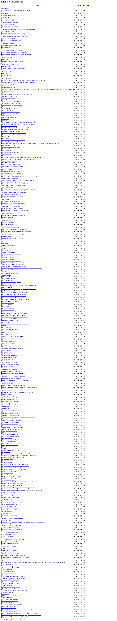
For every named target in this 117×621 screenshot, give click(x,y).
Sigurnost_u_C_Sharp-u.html (8, 492)
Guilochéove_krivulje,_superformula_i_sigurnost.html (13, 141)
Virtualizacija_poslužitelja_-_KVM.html (11, 581)
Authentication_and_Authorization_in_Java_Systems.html (14, 52)
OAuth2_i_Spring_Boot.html (8, 278)
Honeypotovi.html (6, 155)
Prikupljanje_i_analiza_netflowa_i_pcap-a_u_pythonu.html (15, 380)
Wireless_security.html (7, 597)
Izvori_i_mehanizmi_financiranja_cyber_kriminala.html (14, 192)
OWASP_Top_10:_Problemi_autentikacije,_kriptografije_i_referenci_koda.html (19, 289)
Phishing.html (5, 345)
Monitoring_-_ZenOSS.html (8, 259)
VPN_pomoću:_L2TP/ (7, 569)
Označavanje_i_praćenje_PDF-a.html (10, 320)
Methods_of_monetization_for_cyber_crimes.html (13, 234)
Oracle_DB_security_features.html (9, 311)
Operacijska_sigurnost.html (8, 310)
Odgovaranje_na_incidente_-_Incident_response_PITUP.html (15, 299)
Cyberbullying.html (6, 78)
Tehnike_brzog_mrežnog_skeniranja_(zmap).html (13, 539)
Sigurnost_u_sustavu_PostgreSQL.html (10, 497)
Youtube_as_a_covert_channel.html (10, 601)
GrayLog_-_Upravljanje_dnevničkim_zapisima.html (13, 140)
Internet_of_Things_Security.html (9, 175)
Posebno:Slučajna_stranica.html (9, 360)
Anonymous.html (6, 47)
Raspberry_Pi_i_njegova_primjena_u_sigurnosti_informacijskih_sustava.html (18, 417)
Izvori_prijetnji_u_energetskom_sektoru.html (12, 194)
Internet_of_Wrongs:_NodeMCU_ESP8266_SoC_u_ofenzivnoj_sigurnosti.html (19, 176)
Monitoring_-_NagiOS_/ (7, 255)
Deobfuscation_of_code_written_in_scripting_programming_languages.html (18, 82)
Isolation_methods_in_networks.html (10, 178)
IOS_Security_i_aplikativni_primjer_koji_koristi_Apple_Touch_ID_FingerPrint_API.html (21, 157)
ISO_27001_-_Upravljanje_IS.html (9, 161)
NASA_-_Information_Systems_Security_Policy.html (13, 262)
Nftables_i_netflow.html (7, 269)
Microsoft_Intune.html (7, 241)
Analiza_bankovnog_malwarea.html (10, 26)
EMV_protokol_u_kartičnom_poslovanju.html (12, 106)
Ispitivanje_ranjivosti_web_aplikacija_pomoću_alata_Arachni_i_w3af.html (18, 180)
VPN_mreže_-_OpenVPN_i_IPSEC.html (11, 567)
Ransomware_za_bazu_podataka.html (10, 415)
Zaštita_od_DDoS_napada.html (9, 608)
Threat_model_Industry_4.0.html (9, 544)
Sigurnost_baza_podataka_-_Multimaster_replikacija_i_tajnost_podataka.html (18, 481)
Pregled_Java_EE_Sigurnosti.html (9, 369)
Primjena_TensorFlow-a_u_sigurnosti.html (11, 381)
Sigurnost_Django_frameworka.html (10, 474)
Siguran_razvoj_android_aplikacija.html (10, 450)
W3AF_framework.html (7, 585)
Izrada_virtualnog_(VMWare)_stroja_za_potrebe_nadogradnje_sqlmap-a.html (19, 189)
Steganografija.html (6, 520)
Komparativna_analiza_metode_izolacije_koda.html (13, 203)
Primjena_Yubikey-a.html (7, 383)
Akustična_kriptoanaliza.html (8, 15)
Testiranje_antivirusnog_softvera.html (10, 543)
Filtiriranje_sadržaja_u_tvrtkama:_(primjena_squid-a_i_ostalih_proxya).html (18, 124)
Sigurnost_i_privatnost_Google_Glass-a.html (12, 483)
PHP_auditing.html (6, 331)
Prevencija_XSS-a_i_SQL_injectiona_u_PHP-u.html (13, 376)
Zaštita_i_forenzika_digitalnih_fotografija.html (12, 604)
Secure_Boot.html (6, 443)
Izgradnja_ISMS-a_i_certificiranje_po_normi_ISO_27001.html (15, 183)
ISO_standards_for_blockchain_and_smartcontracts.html (14, 166)
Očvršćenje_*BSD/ (6, 275)
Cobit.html (4, 70)
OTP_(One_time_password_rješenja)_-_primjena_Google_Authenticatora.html (19, 285)
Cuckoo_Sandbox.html (7, 71)
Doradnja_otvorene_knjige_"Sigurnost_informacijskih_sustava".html (17, 94)
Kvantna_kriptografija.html (8, 222)
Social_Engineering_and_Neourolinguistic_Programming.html (15, 502)
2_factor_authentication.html (8, 12)
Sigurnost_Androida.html (7, 473)
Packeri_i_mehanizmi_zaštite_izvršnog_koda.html (13, 336)
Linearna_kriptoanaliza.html (8, 226)
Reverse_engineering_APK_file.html (10, 424)
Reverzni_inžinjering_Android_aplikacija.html (12, 425)
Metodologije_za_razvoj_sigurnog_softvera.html (12, 238)
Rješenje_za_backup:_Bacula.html (9, 431)
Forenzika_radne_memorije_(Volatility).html (11, 131)
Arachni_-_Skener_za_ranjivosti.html (10, 48)
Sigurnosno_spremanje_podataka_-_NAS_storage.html (14, 469)
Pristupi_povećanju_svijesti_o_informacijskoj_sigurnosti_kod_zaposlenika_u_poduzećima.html (22, 389)
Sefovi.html (4, 448)
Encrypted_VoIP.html (7, 115)
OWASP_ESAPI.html (7, 287)
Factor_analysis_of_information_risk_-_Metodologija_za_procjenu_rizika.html (19, 122)
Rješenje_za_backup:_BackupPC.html (10, 429)
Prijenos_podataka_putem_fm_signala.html (11, 378)
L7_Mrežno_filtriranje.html (8, 224)
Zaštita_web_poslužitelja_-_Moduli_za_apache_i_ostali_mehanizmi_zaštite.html (19, 613)
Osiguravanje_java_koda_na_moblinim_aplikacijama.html (14, 313)
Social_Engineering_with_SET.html (10, 508)
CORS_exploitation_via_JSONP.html (10, 64)
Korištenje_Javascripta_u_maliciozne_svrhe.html (12, 208)
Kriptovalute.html (6, 218)
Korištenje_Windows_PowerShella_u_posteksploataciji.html (15, 210)
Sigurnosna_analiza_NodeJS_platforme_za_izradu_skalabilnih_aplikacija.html (19, 455)
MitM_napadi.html (6, 243)
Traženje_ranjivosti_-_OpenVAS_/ (9, 546)
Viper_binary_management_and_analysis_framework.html (14, 578)
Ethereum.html (5, 119)
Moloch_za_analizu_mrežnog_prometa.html (11, 254)
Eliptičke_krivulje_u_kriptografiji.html (10, 113)
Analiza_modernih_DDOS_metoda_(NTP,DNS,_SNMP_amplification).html (18, 29)
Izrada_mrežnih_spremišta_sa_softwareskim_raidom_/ (14, 185)
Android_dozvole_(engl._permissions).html (11, 40)
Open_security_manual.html (8, 308)
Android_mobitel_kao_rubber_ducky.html (11, 41)
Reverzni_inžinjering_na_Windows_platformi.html (13, 427)
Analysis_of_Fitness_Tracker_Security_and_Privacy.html (14, 36)
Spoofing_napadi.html (7, 511)
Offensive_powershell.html (8, 303)
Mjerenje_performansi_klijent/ (8, 245)
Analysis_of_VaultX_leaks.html (9, 38)
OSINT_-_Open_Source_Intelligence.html (11, 282)
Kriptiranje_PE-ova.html (7, 217)
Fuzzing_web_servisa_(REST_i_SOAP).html (12, 134)
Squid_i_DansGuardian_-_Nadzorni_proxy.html (12, 518)
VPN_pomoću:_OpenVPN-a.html (9, 573)
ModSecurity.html (6, 248)
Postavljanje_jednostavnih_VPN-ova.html (11, 364)
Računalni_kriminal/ (6, 406)
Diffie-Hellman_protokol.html (8, 87)
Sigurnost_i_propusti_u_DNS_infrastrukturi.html (12, 485)
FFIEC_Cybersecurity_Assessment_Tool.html (12, 120)
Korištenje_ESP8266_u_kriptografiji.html (11, 206)
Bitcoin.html (5, 59)
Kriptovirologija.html (6, 220)
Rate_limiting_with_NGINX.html (9, 418)
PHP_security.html (6, 332)
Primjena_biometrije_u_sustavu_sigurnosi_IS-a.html (13, 385)
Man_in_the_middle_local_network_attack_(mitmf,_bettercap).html (16, 231)
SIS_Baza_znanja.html (7, 432)
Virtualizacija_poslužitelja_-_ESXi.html (10, 580)
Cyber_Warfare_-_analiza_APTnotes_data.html (12, 77)
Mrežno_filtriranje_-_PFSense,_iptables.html (11, 261)
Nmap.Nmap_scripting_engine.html (10, 273)
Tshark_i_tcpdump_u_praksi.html (9, 550)
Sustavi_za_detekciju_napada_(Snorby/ (10, 527)
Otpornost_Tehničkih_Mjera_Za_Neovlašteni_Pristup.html (14, 317)
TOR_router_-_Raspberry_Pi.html (9, 534)
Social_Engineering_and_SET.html (9, 504)
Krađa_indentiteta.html (7, 213)
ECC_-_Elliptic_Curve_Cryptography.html (11, 101)
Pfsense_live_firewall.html (8, 343)
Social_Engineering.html (7, 501)
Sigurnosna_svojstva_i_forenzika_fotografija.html (13, 457)
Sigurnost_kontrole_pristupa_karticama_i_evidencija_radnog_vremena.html (18, 487)
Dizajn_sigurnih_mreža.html (8, 91)
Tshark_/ (4, 548)
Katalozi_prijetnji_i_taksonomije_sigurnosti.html (12, 196)
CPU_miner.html (6, 66)
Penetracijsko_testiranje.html (8, 341)
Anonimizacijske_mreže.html (8, 43)
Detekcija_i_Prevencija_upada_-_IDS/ (10, 84)
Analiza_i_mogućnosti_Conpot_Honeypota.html (12, 27)
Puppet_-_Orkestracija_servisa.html (10, 399)
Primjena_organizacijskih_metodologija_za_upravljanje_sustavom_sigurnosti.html (19, 387)
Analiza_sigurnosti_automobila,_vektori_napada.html (13, 33)
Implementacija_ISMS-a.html (8, 169)
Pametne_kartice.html (7, 338)
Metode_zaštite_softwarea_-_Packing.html (11, 236)
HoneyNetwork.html (6, 154)
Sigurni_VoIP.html (6, 452)
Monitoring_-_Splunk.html (8, 257)
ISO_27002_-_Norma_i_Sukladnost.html (11, 162)
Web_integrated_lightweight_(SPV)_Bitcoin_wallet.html (14, 590)
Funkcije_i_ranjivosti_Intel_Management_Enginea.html (14, 133)
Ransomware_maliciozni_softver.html (10, 413)
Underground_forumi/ (7, 552)
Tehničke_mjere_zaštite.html (8, 537)
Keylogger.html (5, 199)
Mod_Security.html (6, 250)
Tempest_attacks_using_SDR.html (9, 541)
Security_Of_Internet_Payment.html (10, 445)
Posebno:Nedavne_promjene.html (9, 355)
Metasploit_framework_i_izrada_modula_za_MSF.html (14, 233)
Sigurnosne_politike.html (7, 460)
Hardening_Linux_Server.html (8, 145)
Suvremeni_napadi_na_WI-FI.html (9, 530)
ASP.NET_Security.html (7, 13)
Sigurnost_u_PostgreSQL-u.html (9, 494)
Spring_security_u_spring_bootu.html (10, 516)
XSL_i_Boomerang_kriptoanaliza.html (10, 599)
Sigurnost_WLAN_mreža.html (9, 478)
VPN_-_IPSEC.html (6, 564)
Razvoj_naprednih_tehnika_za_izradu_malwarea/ (12, 420)
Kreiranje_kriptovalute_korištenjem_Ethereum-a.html (13, 215)
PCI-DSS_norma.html (7, 325)
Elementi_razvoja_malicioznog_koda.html (11, 112)
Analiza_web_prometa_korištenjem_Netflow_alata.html (14, 34)
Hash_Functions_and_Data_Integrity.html (11, 147)
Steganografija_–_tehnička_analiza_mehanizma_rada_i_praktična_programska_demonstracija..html (23, 522)
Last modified (78, 5)
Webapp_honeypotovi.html (8, 592)
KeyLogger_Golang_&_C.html (9, 197)
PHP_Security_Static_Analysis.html (10, 329)
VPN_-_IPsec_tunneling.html (8, 566)
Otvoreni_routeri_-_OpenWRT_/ (9, 318)
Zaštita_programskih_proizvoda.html (10, 611)
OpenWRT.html (5, 306)
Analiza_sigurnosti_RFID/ (8, 31)
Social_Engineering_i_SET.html (9, 506)
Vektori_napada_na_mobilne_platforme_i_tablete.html (14, 576)
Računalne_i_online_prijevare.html (9, 404)
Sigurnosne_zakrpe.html (7, 462)
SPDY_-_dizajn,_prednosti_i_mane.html (11, 436)
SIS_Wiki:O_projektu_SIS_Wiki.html (10, 434)
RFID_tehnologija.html (7, 403)
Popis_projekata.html (6, 352)
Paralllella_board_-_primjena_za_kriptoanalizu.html (13, 339)
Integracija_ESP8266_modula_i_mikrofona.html (12, 173)
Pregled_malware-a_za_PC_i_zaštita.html (11, 371)
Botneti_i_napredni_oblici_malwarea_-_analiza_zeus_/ (14, 63)
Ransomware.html (6, 411)
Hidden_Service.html (6, 150)
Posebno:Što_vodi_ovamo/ (8, 353)
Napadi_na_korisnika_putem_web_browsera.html (13, 264)
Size (84, 5)
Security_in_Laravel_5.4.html (8, 446)
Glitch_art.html (5, 138)
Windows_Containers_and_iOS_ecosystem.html (12, 595)
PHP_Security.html (6, 327)
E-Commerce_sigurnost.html (8, 98)
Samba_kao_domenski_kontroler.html (10, 439)
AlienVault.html (5, 17)
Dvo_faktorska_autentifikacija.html (9, 96)
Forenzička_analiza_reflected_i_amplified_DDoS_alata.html (15, 129)
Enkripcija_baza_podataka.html (9, 117)
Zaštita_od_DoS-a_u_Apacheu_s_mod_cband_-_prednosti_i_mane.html (17, 609)
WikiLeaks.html (5, 594)
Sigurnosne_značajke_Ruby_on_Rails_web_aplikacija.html (15, 464)
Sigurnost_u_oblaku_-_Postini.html (9, 495)
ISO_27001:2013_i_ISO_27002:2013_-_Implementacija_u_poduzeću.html (18, 159)
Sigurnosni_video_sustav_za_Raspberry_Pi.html (12, 467)
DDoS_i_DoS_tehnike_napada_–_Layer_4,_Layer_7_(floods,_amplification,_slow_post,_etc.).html (23, 80)
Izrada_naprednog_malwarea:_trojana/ (10, 187)
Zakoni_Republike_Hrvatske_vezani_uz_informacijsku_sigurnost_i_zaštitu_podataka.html (21, 615)
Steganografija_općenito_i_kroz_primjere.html (12, 523)
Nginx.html (4, 271)
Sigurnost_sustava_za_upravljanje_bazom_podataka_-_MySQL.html (17, 488)
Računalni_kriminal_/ (7, 408)
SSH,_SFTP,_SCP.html (7, 438)
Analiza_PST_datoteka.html (8, 24)
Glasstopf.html (5, 136)
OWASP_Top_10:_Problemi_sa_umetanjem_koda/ (13, 290)
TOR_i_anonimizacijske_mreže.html (10, 532)
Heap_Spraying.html (6, 148)
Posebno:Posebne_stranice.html (9, 357)
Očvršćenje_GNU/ (6, 276)
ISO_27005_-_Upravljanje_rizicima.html (11, 164)
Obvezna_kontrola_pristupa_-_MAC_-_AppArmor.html (14, 296)
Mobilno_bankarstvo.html (7, 247)
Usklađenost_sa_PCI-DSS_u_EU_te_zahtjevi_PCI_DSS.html (15, 557)
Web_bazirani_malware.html (8, 588)
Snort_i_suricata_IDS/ (7, 499)
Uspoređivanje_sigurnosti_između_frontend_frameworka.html (15, 559)
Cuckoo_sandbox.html (7, 73)
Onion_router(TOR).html (7, 304)
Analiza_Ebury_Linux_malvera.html (10, 22)
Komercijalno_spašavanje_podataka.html (11, 201)
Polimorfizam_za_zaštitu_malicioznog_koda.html (12, 348)
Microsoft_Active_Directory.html (9, 240)
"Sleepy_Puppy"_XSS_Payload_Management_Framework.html (16, 10)
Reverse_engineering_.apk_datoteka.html (11, 422)
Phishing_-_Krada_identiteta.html (9, 346)
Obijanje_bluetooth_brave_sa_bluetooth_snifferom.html (14, 294)
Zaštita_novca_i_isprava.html (8, 606)
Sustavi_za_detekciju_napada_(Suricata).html (12, 529)
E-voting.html (5, 99)
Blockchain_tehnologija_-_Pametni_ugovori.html (12, 61)
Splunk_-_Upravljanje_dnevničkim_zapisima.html (13, 509)
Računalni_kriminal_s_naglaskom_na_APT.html (12, 410)
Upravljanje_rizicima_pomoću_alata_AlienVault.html (13, 555)
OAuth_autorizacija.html (7, 280)
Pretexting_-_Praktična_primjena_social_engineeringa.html (15, 374)
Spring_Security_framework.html (9, 515)
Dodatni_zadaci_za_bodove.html (9, 92)
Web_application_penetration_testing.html (11, 587)
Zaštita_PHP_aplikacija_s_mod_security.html (12, 602)
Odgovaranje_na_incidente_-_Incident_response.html (13, 297)
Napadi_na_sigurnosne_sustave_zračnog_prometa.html (14, 266)
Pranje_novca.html (6, 367)
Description (87, 5)
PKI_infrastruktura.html (7, 334)
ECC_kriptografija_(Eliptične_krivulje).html (11, 103)
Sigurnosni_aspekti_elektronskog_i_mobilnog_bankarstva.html (15, 466)
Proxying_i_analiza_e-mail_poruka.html (11, 397)
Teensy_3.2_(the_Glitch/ (7, 536)
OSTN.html (4, 283)
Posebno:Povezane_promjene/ (8, 359)
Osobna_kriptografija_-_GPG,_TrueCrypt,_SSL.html (13, 315)
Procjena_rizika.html (6, 390)
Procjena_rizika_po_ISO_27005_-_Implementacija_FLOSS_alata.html (17, 392)
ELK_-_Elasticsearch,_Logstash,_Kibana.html (12, 105)
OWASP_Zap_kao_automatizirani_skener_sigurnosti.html (14, 292)
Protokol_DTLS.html (7, 394)
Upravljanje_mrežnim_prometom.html (10, 553)
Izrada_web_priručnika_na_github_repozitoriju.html (13, 190)
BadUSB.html (5, 55)
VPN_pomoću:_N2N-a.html (8, 571)
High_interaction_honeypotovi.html (10, 152)
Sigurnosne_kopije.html (7, 459)
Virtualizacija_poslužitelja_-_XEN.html (10, 583)
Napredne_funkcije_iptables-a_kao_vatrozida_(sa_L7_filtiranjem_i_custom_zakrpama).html (22, 268)
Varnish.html (5, 574)
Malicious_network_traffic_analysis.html (11, 227)
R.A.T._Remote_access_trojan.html (10, 401)
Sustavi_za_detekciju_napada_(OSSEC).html (12, 525)
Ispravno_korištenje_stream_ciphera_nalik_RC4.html (13, 182)
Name (38, 5)
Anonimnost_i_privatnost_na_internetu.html (11, 45)
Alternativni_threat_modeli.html (9, 19)
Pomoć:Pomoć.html (6, 350)
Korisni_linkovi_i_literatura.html (9, 211)
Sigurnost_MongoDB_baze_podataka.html (11, 476)
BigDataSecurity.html (7, 57)
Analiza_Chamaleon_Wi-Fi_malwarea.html (11, 20)
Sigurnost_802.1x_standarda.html (9, 471)
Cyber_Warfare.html (6, 75)
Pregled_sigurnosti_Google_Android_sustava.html (13, 373)
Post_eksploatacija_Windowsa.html (9, 362)
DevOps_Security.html (7, 85)
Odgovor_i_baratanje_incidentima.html (10, 301)
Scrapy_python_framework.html (9, 441)
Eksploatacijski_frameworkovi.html (10, 108)
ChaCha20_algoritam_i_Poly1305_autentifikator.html (13, 68)
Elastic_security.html (6, 110)
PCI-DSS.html (5, 322)
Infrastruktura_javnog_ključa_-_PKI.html (11, 171)
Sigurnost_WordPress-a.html (8, 480)
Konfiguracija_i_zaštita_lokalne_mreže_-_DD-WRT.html (14, 204)
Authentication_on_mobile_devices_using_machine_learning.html (16, 54)
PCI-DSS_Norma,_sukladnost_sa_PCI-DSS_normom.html (15, 324)
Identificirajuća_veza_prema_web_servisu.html (12, 168)
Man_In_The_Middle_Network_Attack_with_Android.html (15, 229)
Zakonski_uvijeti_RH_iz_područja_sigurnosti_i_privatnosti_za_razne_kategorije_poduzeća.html (23, 616)
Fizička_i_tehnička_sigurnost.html (9, 126)
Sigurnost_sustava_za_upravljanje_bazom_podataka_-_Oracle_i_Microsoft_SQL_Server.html (22, 490)
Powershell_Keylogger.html (8, 366)
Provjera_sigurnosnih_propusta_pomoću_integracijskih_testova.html (17, 396)
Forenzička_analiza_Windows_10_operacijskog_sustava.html (15, 127)
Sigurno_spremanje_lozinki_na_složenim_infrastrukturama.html (16, 453)
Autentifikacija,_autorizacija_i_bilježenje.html (12, 50)
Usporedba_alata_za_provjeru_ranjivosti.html (12, 560)
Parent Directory (5, 8)
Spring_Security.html (6, 513)
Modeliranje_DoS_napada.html (9, 252)
